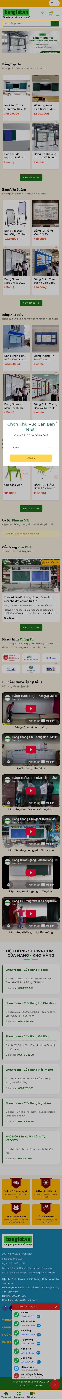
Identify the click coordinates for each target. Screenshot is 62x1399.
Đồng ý (31, 457)
